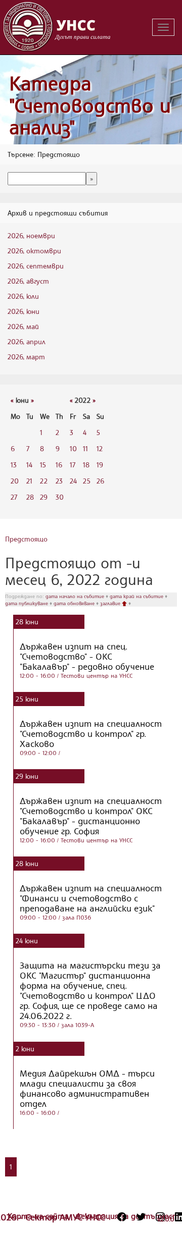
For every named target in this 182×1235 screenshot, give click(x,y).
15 (43, 464)
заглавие (111, 603)
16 (59, 464)
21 (29, 480)
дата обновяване (75, 603)
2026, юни (23, 311)
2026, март (26, 356)
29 (44, 497)
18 (86, 464)
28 (30, 497)
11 (85, 448)
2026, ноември (31, 235)
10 (73, 448)
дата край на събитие (137, 596)
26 (100, 480)
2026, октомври (34, 250)
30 (60, 497)
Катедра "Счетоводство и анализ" (90, 105)
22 (44, 480)
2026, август (28, 281)
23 (59, 480)
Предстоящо (26, 538)
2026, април (27, 341)
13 (14, 464)
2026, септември (36, 265)
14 (29, 464)
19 (100, 464)
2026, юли (23, 296)
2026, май (23, 326)
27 (14, 497)
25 (86, 480)
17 (72, 464)
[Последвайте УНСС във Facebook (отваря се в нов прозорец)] (121, 1216)
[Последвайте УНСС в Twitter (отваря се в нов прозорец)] (141, 1216)
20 (15, 480)
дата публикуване (27, 603)
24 (73, 480)
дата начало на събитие (76, 596)
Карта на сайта (39, 1216)
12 (100, 448)
